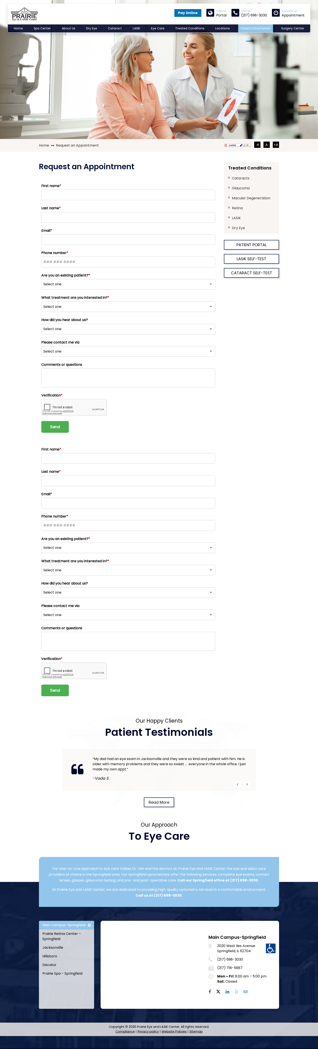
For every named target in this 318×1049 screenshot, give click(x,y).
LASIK (136, 28)
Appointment (293, 13)
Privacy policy (148, 1031)
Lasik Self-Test (251, 259)
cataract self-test (251, 273)
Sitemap (196, 1031)
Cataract (115, 28)
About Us (68, 28)
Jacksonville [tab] (52, 947)
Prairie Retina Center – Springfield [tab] (61, 936)
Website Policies (174, 1031)
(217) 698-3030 (244, 880)
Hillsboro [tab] (49, 956)
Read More (159, 802)
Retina (237, 208)
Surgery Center (292, 28)
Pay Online (188, 12)
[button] (237, 784)
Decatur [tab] (49, 964)
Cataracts (240, 178)
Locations (222, 28)
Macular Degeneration (251, 198)
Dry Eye (91, 28)
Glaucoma (241, 188)
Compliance (125, 1031)
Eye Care (157, 28)
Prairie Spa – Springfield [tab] (62, 973)
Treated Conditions (189, 28)
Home (18, 28)
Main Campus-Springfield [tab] (63, 925)
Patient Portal (251, 244)
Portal (221, 13)
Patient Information (255, 28)
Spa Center (42, 28)
